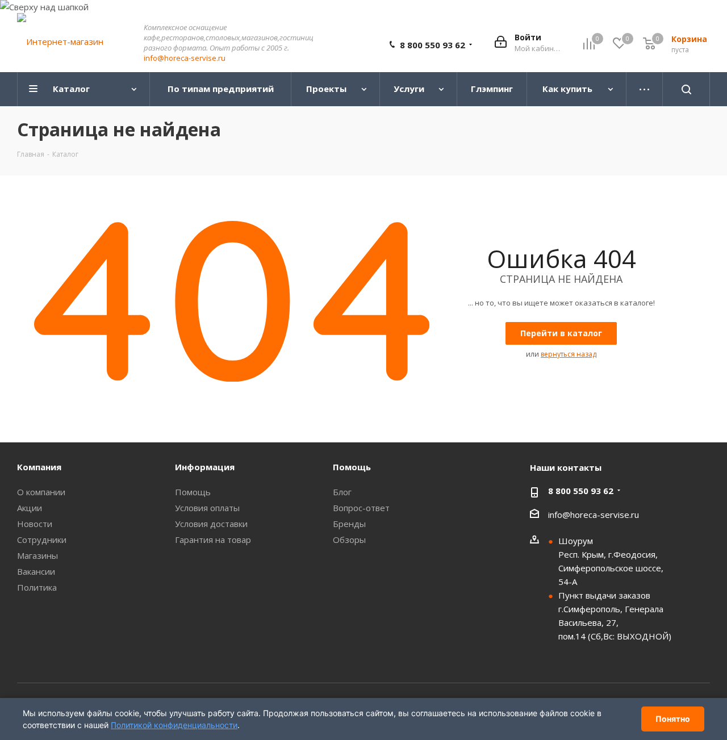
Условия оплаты (207, 507)
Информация (205, 467)
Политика (37, 587)
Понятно (672, 719)
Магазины (37, 555)
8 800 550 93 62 (432, 45)
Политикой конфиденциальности (174, 725)
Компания (39, 467)
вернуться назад (568, 354)
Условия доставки (211, 523)
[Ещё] (644, 89)
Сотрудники (41, 539)
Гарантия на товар (213, 539)
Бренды (349, 523)
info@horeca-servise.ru (184, 58)
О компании (41, 491)
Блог (342, 491)
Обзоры (349, 539)
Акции (29, 507)
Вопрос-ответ (361, 507)
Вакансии (36, 571)
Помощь (193, 491)
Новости (34, 523)
